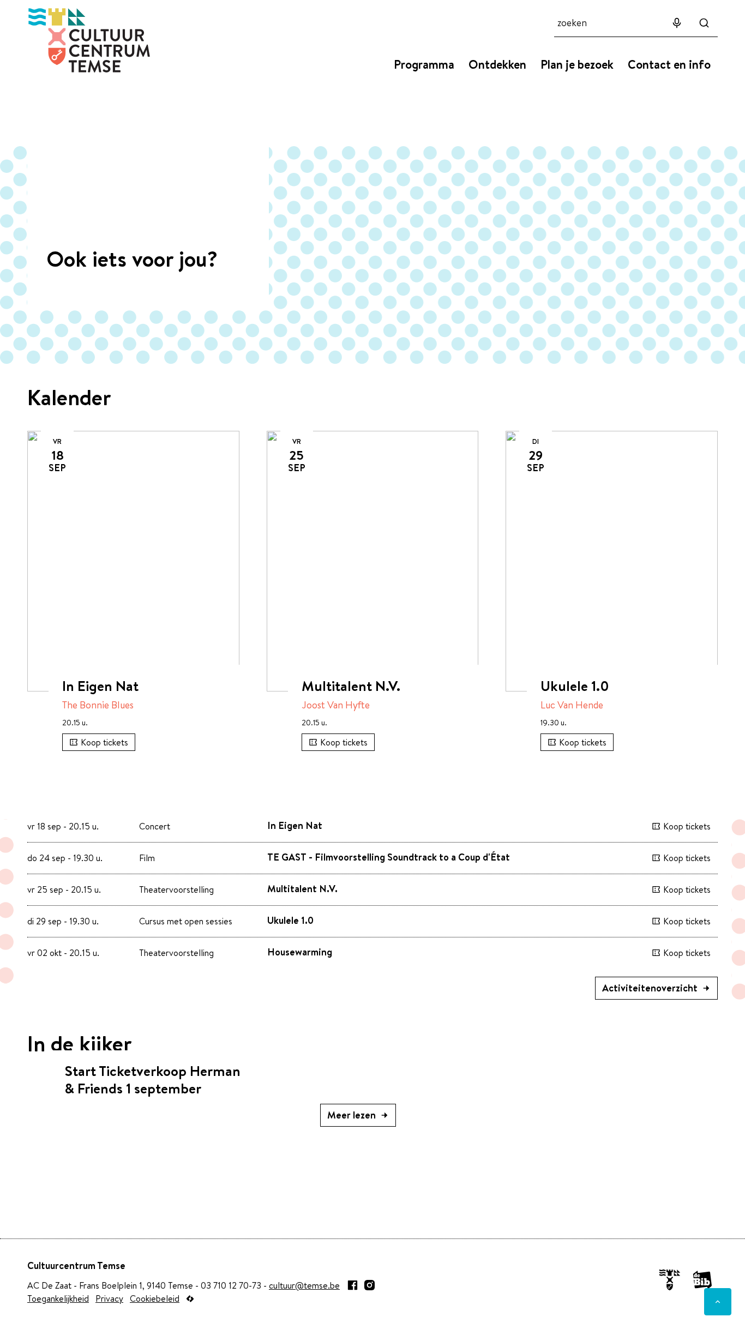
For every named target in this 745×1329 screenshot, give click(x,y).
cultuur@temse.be (304, 1285)
